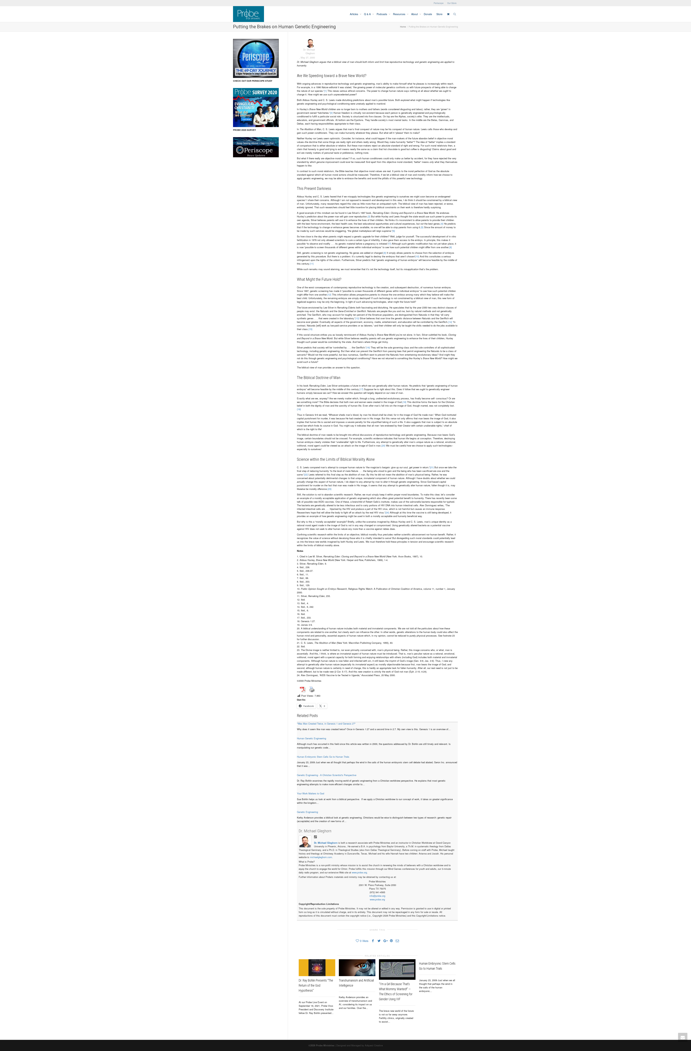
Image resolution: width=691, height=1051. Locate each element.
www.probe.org (359, 872)
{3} (369, 216)
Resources (399, 14)
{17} (361, 389)
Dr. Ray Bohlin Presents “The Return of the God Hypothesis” (316, 985)
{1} (325, 91)
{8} (450, 247)
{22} (306, 474)
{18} (404, 402)
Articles (354, 14)
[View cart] (448, 14)
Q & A (367, 14)
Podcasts (382, 14)
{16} (368, 347)
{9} (384, 252)
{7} (389, 243)
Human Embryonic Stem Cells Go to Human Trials (323, 756)
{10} (417, 256)
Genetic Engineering (307, 812)
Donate (428, 14)
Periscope (439, 2)
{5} (422, 227)
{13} (357, 318)
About (415, 14)
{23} (329, 489)
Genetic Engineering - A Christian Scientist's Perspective (326, 775)
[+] (317, 967)
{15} (310, 329)
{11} (312, 263)
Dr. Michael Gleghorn (315, 831)
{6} (393, 231)
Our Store (452, 2)
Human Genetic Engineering (311, 738)
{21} (432, 467)
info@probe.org (377, 895)
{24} (387, 512)
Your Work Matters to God (310, 793)
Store (439, 14)
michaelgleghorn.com (321, 857)
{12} (329, 294)
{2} (331, 112)
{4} (442, 223)
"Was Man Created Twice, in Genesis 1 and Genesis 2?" (326, 723)
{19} (299, 409)
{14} (450, 322)
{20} (383, 445)
